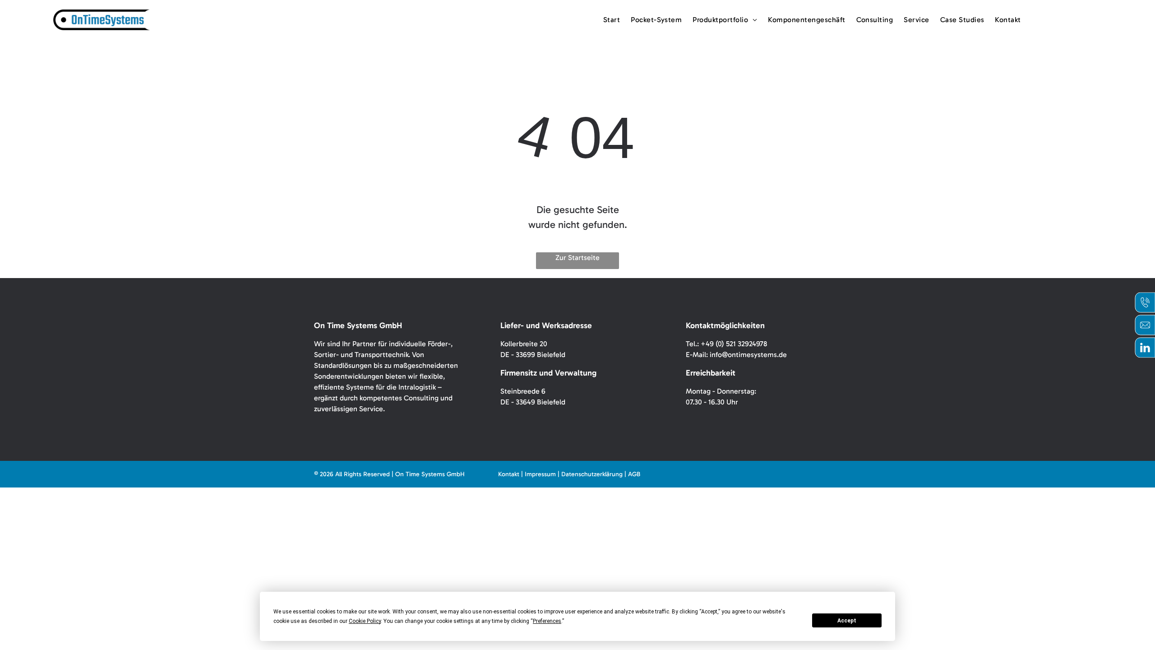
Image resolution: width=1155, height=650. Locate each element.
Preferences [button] (547, 621)
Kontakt (508, 474)
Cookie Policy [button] (365, 621)
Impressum (540, 474)
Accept (846, 621)
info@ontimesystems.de (748, 354)
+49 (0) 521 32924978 (734, 343)
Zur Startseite (577, 257)
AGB (634, 474)
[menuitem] (611, 19)
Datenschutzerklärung (592, 474)
